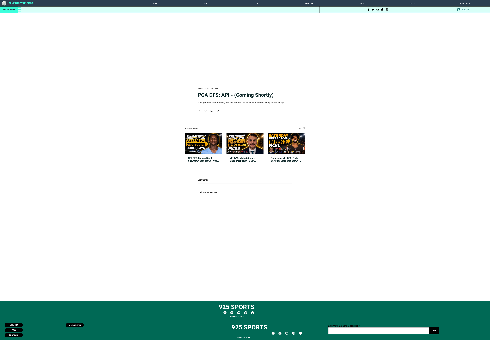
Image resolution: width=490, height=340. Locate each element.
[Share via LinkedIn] (211, 111)
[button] (206, 3)
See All (302, 128)
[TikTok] (382, 9)
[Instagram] (386, 9)
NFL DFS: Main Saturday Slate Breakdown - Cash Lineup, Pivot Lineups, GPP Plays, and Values (243, 159)
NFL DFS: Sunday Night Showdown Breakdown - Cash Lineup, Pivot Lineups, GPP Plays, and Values (203, 159)
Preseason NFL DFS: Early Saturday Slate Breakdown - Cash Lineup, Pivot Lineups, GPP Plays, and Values (285, 159)
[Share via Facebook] (199, 111)
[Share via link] (218, 111)
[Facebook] (368, 9)
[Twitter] (373, 9)
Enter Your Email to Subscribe (343, 326)
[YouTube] (377, 9)
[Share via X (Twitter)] (205, 111)
